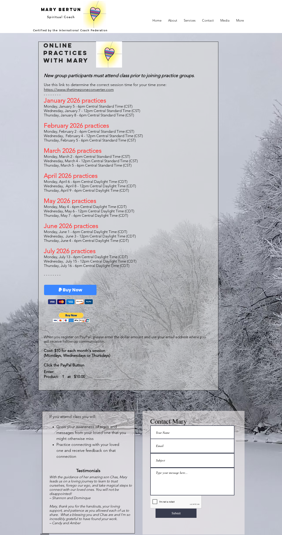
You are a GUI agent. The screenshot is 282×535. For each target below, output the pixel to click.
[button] (71, 317)
